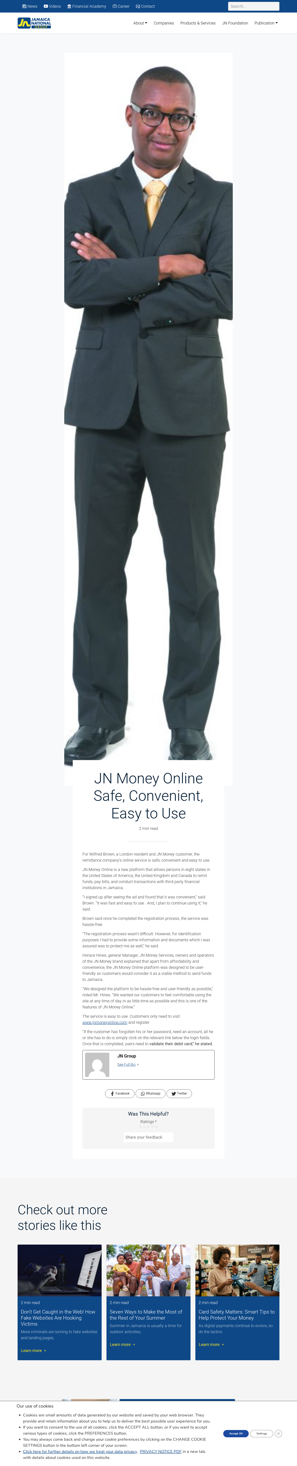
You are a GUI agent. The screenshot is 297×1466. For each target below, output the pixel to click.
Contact (147, 6)
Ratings (148, 1121)
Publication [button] (264, 23)
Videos (54, 6)
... (55, 1337)
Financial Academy (88, 6)
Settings (261, 1433)
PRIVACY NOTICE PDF (161, 1451)
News (31, 6)
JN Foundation (235, 23)
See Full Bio (126, 1064)
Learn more (32, 1350)
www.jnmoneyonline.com (104, 1022)
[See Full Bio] (138, 1064)
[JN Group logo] (34, 23)
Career (123, 6)
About (138, 23)
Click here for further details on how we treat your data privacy (80, 1451)
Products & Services (198, 23)
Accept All (236, 1433)
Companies (164, 23)
